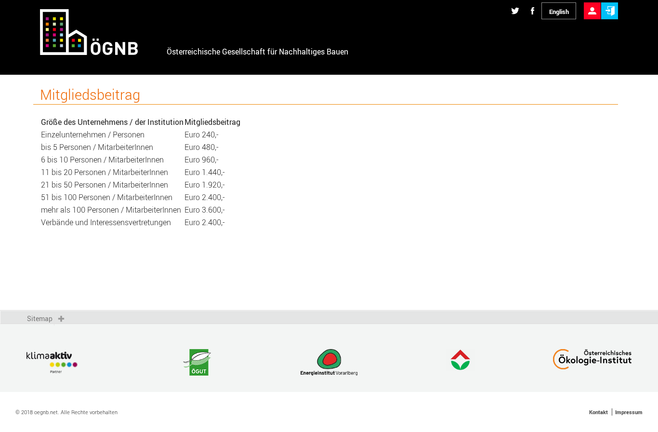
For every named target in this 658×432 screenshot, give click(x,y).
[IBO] (460, 363)
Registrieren (592, 2)
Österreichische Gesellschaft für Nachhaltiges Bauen (257, 51)
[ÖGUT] (197, 363)
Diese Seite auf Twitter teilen (515, 2)
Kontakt (598, 412)
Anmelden (609, 2)
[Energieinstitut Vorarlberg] (329, 363)
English (559, 11)
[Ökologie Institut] (592, 363)
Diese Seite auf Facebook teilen (532, 2)
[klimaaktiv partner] (65, 363)
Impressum (629, 412)
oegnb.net (46, 412)
